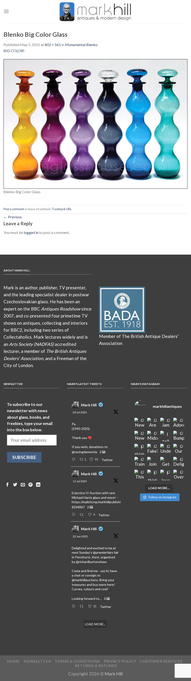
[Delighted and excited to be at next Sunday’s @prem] (178, 462)
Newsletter (37, 661)
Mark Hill (89, 405)
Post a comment (13, 209)
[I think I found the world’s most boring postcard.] (152, 475)
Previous (12, 217)
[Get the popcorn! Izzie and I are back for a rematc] (165, 462)
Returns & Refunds (96, 665)
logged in (31, 232)
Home (13, 661)
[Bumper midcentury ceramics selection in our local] (178, 436)
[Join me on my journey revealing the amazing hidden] (152, 462)
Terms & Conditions (77, 661)
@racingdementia (84, 452)
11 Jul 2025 (80, 481)
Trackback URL (62, 209)
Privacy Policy (120, 661)
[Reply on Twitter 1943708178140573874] (74, 515)
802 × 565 (53, 44)
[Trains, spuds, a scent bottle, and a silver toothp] (139, 462)
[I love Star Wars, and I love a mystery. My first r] (165, 475)
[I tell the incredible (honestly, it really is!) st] (165, 436)
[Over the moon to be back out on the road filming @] (178, 475)
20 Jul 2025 (80, 412)
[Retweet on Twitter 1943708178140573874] (82, 515)
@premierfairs (103, 552)
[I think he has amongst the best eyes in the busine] (139, 449)
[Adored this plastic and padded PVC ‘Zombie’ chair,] (178, 423)
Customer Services (161, 661)
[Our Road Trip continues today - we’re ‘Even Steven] (178, 449)
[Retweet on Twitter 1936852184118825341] (82, 606)
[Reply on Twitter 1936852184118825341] (74, 606)
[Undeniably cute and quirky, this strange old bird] (165, 449)
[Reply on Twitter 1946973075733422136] (74, 460)
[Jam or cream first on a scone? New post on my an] (165, 423)
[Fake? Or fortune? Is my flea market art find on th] (152, 449)
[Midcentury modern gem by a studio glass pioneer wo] (152, 436)
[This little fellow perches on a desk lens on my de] (139, 475)
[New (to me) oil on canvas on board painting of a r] (139, 436)
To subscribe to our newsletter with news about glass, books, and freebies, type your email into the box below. (29, 417)
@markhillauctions (85, 580)
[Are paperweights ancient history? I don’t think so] (152, 423)
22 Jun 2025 (80, 536)
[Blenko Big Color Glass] (95, 123)
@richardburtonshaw (91, 562)
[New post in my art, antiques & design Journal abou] (139, 423)
